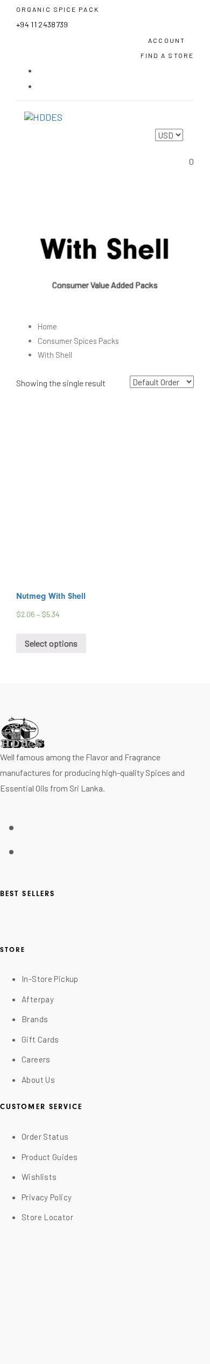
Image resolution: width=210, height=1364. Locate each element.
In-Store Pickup (50, 979)
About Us (38, 1079)
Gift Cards (40, 1039)
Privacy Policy (47, 1197)
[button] (171, 39)
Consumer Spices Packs (78, 341)
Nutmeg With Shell (51, 596)
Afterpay (38, 999)
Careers (36, 1059)
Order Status (45, 1136)
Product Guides (50, 1157)
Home (47, 326)
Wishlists (39, 1177)
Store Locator (47, 1217)
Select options (51, 643)
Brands (35, 1019)
